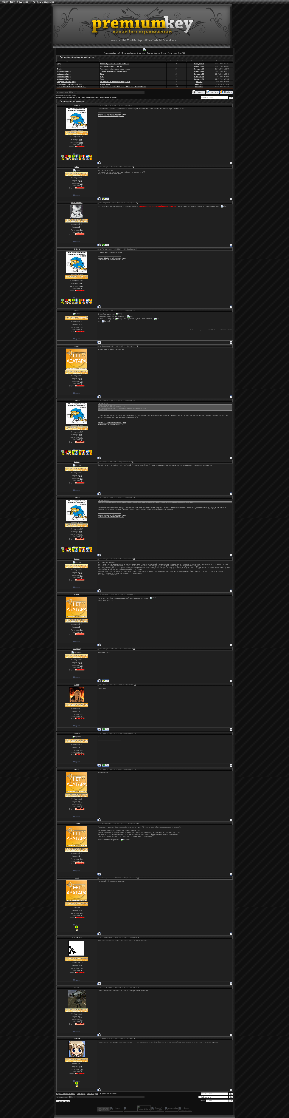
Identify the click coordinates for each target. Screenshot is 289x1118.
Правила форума (153, 53)
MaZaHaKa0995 (76, 203)
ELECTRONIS (77, 937)
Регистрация (172, 53)
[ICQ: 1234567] (105, 245)
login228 (77, 1038)
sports (76, 769)
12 (134, 649)
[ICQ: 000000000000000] (105, 198)
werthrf (76, 685)
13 (135, 685)
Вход (179, 53)
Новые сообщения (128, 53)
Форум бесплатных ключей (65, 97)
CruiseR (77, 105)
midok (77, 346)
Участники (141, 53)
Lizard (77, 310)
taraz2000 (199, 87)
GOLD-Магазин (23, 2)
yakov (77, 167)
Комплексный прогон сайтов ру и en (111, 116)
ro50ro (76, 594)
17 (138, 878)
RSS (183, 53)
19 (138, 987)
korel (77, 878)
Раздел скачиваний (45, 2)
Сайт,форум (81, 97)
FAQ (33, 2)
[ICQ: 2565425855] (105, 765)
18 (138, 937)
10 (134, 559)
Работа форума (92, 97)
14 (135, 733)
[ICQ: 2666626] (105, 680)
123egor (77, 823)
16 (138, 823)
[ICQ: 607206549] (105, 729)
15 (135, 769)
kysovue (199, 82)
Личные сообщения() (112, 53)
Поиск (163, 53)
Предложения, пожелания (108, 97)
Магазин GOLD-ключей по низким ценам (112, 114)
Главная (4, 2)
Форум (12, 2)
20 (134, 1038)
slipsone (77, 733)
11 (134, 594)
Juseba (76, 462)
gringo (74, 95)
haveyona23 (199, 64)
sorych (76, 987)
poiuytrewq (77, 649)
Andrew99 (199, 84)
